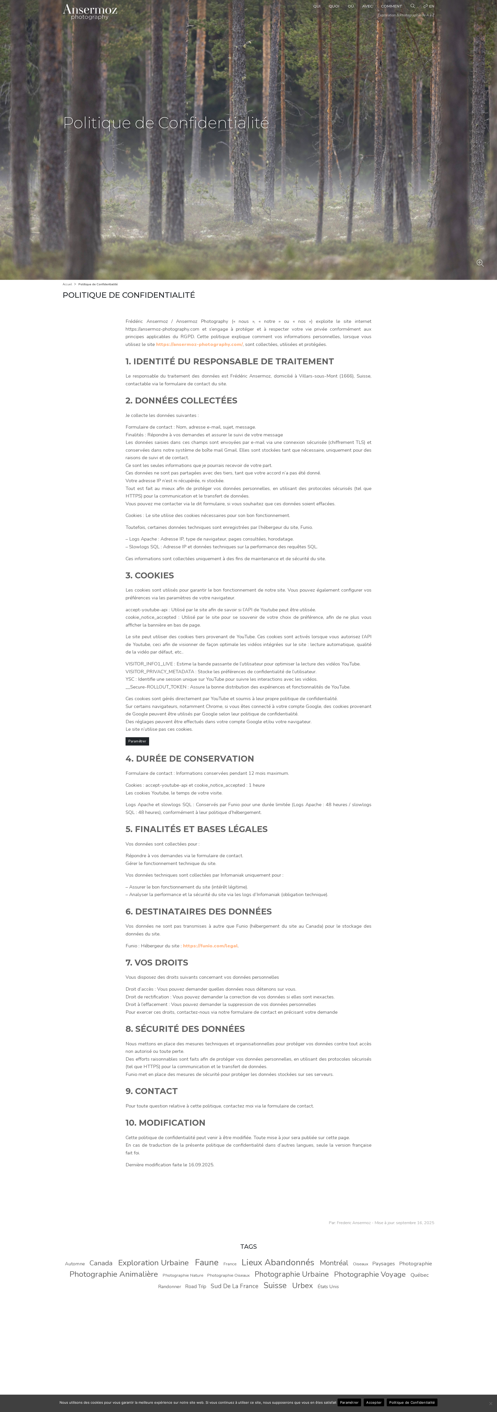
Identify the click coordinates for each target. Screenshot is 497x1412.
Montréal (334, 1263)
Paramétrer (137, 741)
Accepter (374, 1402)
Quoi (334, 6)
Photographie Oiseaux (228, 1275)
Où (351, 6)
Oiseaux (360, 1264)
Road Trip (195, 1286)
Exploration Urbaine (153, 1262)
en (431, 6)
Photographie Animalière (113, 1274)
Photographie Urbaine (291, 1274)
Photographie (415, 1263)
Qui (316, 6)
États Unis (328, 1286)
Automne (75, 1264)
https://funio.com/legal (210, 945)
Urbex (302, 1285)
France (230, 1264)
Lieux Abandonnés (278, 1262)
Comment (391, 6)
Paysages (383, 1263)
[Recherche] (413, 6)
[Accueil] (90, 12)
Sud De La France (234, 1286)
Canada (101, 1263)
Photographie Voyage (370, 1274)
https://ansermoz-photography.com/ (199, 344)
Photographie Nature (183, 1275)
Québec (420, 1275)
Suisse (275, 1285)
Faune (206, 1262)
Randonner (169, 1286)
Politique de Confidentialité (412, 1402)
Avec (367, 6)
